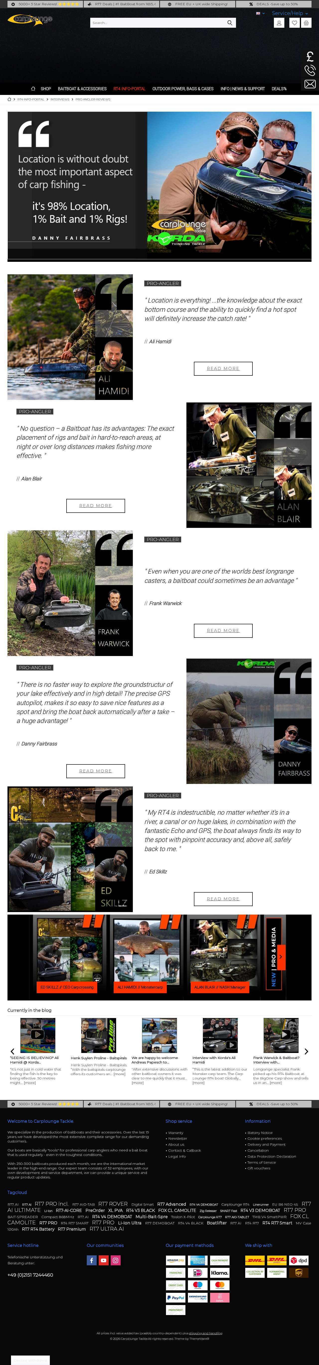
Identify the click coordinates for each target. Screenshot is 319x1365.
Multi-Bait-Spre (152, 1216)
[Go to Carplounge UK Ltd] (310, 56)
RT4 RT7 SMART (75, 1223)
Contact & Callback (184, 1150)
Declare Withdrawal (30, 1360)
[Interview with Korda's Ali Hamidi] (220, 1035)
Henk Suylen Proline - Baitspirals (99, 1058)
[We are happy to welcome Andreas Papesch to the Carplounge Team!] (159, 1035)
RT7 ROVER (113, 1204)
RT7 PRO (295, 1210)
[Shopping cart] (306, 23)
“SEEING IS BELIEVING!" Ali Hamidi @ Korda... (34, 1059)
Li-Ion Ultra (130, 1223)
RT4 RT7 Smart (277, 1223)
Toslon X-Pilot (183, 1217)
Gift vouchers (258, 1168)
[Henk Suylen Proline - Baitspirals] (99, 1035)
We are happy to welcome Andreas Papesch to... (155, 1059)
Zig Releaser (209, 1211)
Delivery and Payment (266, 1144)
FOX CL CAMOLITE (177, 1210)
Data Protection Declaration (271, 1156)
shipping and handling (205, 1333)
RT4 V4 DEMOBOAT (204, 1204)
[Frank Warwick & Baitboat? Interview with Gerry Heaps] (281, 1035)
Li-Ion (48, 1211)
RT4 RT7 (252, 1223)
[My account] (279, 23)
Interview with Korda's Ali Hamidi (214, 1059)
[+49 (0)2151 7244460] (310, 70)
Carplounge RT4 (235, 1204)
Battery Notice (260, 1132)
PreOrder (95, 1210)
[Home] (33, 89)
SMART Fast (229, 1211)
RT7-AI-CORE (69, 1210)
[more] (30, 1082)
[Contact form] (310, 84)
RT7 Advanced (172, 1204)
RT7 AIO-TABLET (237, 1217)
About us (176, 1144)
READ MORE (223, 368)
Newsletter (177, 1138)
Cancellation (258, 1150)
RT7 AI (13, 1204)
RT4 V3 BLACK (141, 1210)
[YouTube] (104, 1260)
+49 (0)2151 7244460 (30, 1275)
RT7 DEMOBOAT (160, 1223)
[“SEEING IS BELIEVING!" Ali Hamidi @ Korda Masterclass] (38, 1035)
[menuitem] (290, 13)
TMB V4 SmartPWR (270, 1217)
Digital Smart (143, 1204)
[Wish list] (294, 23)
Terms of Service (261, 1162)
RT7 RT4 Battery (38, 1229)
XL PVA (116, 1210)
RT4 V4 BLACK (191, 1223)
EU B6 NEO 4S (285, 1204)
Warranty (175, 1132)
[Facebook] (92, 1260)
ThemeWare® (199, 1339)
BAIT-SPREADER (23, 1217)
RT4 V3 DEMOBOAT (260, 1210)
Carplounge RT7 (210, 1217)
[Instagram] (116, 1260)
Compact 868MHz (58, 1217)
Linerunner (261, 1204)
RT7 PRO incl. (52, 1204)
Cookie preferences (264, 1138)
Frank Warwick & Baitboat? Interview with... (276, 1059)
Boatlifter (217, 1223)
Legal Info (177, 1156)
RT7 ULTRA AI (106, 1229)
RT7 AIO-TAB (84, 1204)
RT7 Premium (72, 1229)
